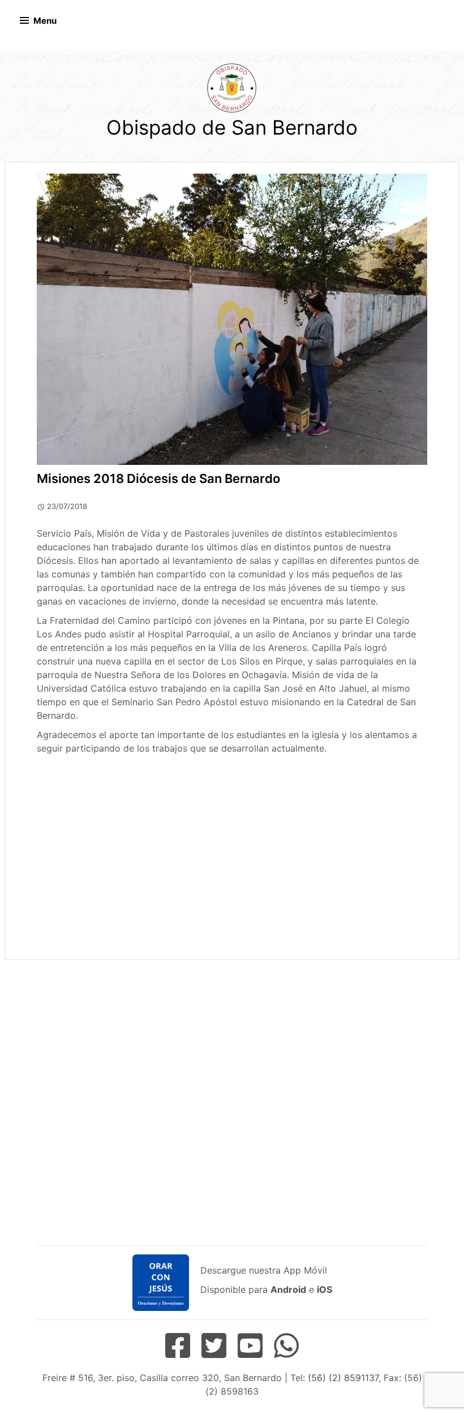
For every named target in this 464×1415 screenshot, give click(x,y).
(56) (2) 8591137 (343, 1377)
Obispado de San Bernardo (232, 127)
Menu (45, 20)
